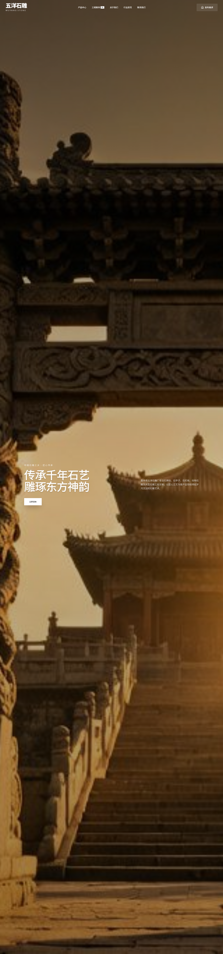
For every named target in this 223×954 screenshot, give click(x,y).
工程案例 (97, 7)
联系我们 (141, 7)
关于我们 (114, 7)
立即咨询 (33, 502)
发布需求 (209, 7)
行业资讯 (128, 7)
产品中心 (82, 7)
